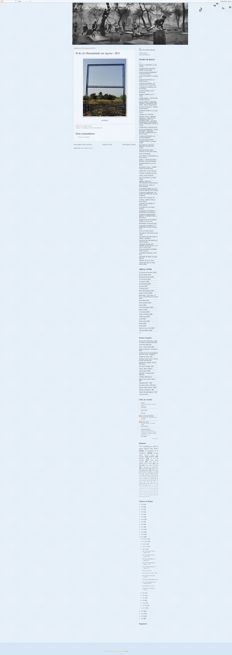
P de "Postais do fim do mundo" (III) (148, 555)
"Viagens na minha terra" (145, 489)
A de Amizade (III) (146, 570)
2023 (142, 512)
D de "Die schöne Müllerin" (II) (150, 579)
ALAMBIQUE (145, 468)
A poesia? (147, 491)
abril (143, 600)
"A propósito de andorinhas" (150, 467)
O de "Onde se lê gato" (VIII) (149, 573)
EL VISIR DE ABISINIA (147, 416)
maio (143, 598)
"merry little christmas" (144, 486)
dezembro (145, 539)
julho (143, 593)
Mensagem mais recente (83, 144)
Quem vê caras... (146, 488)
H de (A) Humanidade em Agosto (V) (148, 559)
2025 (142, 507)
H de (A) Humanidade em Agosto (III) (148, 567)
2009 (142, 618)
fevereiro (144, 605)
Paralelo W (145, 472)
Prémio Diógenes (150, 493)
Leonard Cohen (154, 491)
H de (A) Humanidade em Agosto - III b (148, 563)
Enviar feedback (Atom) (87, 148)
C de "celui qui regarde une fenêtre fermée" (149, 582)
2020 (142, 519)
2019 (142, 522)
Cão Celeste (155, 470)
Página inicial (107, 144)
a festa (153, 488)
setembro (145, 546)
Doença (143, 485)
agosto (144, 549)
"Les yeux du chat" (152, 465)
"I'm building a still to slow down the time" (92, 128)
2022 (142, 514)
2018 (142, 524)
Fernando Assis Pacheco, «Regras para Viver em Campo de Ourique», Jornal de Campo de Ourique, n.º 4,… (148, 433)
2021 (142, 517)
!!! (141, 411)
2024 (142, 509)
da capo (153, 472)
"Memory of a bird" (152, 485)
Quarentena (153, 476)
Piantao (142, 493)
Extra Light (144, 410)
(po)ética (146, 470)
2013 (142, 537)
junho (144, 595)
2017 (142, 527)
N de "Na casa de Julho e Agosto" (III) (148, 551)
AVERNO (151, 456)
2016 (142, 529)
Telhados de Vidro (149, 475)
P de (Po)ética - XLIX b (148, 586)
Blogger (126, 651)
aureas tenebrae (145, 429)
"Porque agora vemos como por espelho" (148, 454)
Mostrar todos (155, 438)
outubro (144, 544)
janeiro (144, 608)
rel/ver (147, 496)
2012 (142, 611)
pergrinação (141, 496)
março (144, 603)
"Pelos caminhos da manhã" (146, 478)
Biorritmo (141, 458)
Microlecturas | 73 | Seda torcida (149, 417)
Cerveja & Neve (154, 483)
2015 (142, 532)
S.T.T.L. (148, 481)
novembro (145, 541)
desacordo (154, 494)
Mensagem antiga (129, 144)
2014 (142, 534)
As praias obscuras (144, 473)
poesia (143, 403)
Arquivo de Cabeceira (115, 7)
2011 (142, 613)
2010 (142, 616)
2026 (142, 504)
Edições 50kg (145, 422)
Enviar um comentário (84, 137)
